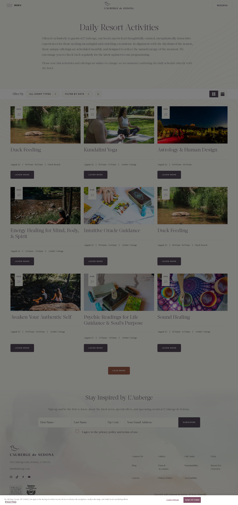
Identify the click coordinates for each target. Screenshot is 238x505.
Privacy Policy (10, 502)
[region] (119, 500)
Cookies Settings (172, 500)
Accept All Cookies (192, 500)
